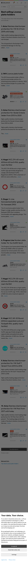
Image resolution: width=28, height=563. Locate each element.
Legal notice (4, 559)
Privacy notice (12, 559)
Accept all (14, 546)
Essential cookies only (14, 550)
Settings (14, 554)
